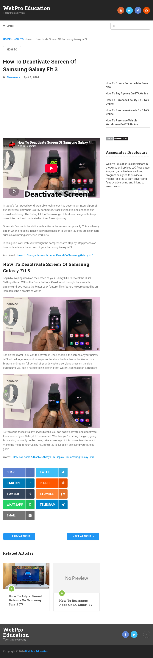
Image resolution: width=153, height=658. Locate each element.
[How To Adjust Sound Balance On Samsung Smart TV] (26, 576)
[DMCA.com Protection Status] (117, 141)
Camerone (13, 77)
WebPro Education (26, 8)
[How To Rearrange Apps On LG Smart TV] (76, 578)
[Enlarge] (95, 302)
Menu (10, 26)
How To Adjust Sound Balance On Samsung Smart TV (25, 600)
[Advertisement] (51, 110)
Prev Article (20, 536)
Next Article (82, 536)
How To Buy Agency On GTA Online (127, 93)
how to (12, 49)
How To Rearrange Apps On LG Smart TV (76, 603)
